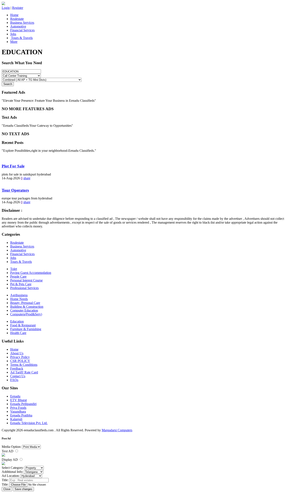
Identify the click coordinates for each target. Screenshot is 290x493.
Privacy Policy (20, 357)
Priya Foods (18, 407)
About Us (16, 353)
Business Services (22, 22)
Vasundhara (18, 411)
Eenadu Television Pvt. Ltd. (29, 423)
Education (17, 321)
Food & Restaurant (23, 325)
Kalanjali (16, 419)
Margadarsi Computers (117, 430)
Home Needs (19, 299)
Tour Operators (15, 190)
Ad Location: (11, 476)
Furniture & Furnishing (25, 329)
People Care (18, 276)
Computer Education (24, 310)
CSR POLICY (20, 361)
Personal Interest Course (26, 280)
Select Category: (13, 467)
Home (14, 15)
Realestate (17, 19)
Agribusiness (19, 295)
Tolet (13, 269)
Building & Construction (26, 306)
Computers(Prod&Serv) (26, 314)
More (13, 41)
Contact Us (17, 376)
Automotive (18, 26)
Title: (5, 480)
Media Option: (11, 446)
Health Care (18, 333)
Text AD (8, 451)
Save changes (23, 489)
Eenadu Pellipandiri (23, 404)
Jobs (13, 34)
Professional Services (24, 288)
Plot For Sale (13, 166)
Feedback (16, 368)
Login (6, 8)
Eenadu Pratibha (21, 415)
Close (6, 489)
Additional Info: (12, 472)
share (26, 178)
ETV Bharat (18, 400)
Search (7, 84)
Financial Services (22, 30)
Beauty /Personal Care (25, 303)
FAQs (14, 380)
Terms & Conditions (23, 364)
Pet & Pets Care (20, 284)
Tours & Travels (21, 38)
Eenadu (15, 396)
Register (17, 8)
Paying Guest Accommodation (30, 272)
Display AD (10, 459)
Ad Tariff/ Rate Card (24, 372)
